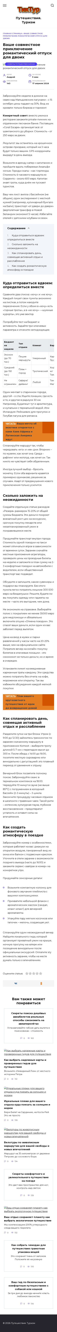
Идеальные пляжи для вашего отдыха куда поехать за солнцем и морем (27, 1104)
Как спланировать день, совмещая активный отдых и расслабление (25, 257)
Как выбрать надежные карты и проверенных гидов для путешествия (25, 1063)
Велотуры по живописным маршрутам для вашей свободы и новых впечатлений (26, 1146)
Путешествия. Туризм (28, 20)
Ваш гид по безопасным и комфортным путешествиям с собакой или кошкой (28, 1285)
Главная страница (12, 33)
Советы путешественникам (21, 64)
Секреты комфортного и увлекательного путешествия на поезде (28, 1177)
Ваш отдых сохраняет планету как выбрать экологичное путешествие (27, 1219)
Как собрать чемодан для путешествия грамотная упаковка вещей (28, 1248)
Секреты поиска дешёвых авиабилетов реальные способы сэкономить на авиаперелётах (28, 1018)
